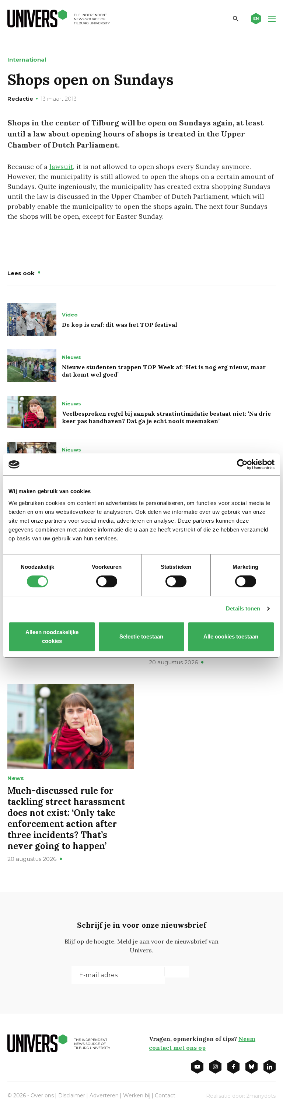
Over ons (42, 1095)
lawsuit (61, 166)
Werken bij (136, 1095)
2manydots (261, 1096)
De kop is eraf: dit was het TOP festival (119, 324)
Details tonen (243, 608)
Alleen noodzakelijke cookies (51, 636)
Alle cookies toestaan (231, 636)
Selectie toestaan (142, 636)
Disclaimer (71, 1095)
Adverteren (104, 1095)
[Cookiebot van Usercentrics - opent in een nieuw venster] (242, 464)
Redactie (20, 98)
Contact (165, 1095)
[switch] (106, 581)
